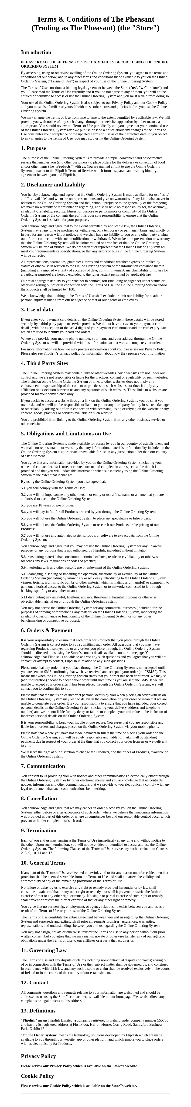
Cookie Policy (156, 102)
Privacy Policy (122, 102)
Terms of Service (80, 171)
